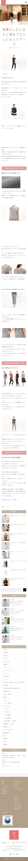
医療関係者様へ (4, 793)
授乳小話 (5, 697)
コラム (4, 679)
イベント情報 (6, 661)
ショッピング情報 (7, 703)
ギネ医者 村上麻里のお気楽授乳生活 (11, 688)
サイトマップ (6, 700)
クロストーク (6, 673)
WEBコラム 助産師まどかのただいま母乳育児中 (13, 682)
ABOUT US (16, 780)
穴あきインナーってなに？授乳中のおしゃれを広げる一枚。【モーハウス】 (16, 612)
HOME (3, 780)
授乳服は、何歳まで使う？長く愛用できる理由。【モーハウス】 (16, 630)
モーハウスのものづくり (8, 729)
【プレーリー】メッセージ (7, 766)
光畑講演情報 (6, 732)
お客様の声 (5, 652)
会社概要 (16, 783)
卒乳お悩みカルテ (7, 691)
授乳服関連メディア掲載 (8, 723)
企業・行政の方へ (5, 791)
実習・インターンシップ (18, 803)
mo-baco (5, 649)
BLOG (3, 783)
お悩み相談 (5, 685)
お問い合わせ (16, 799)
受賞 (4, 735)
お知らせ (5, 655)
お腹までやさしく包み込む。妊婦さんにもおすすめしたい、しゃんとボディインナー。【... (16, 603)
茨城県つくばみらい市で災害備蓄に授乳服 (10, 762)
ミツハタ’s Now (5, 787)
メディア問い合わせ (7, 712)
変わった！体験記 (7, 694)
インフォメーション (7, 667)
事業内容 (16, 785)
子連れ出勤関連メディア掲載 (9, 720)
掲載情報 (5, 738)
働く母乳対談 (6, 676)
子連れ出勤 (16, 801)
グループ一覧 (16, 787)
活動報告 (5, 744)
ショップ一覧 (4, 785)
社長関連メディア (7, 726)
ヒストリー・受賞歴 (17, 789)
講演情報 (5, 664)
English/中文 (16, 797)
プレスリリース (6, 709)
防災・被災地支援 (17, 808)
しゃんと (5, 658)
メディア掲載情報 (7, 718)
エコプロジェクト (7, 670)
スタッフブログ (16, 47)
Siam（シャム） (20, 88)
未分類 (4, 741)
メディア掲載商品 (7, 715)
